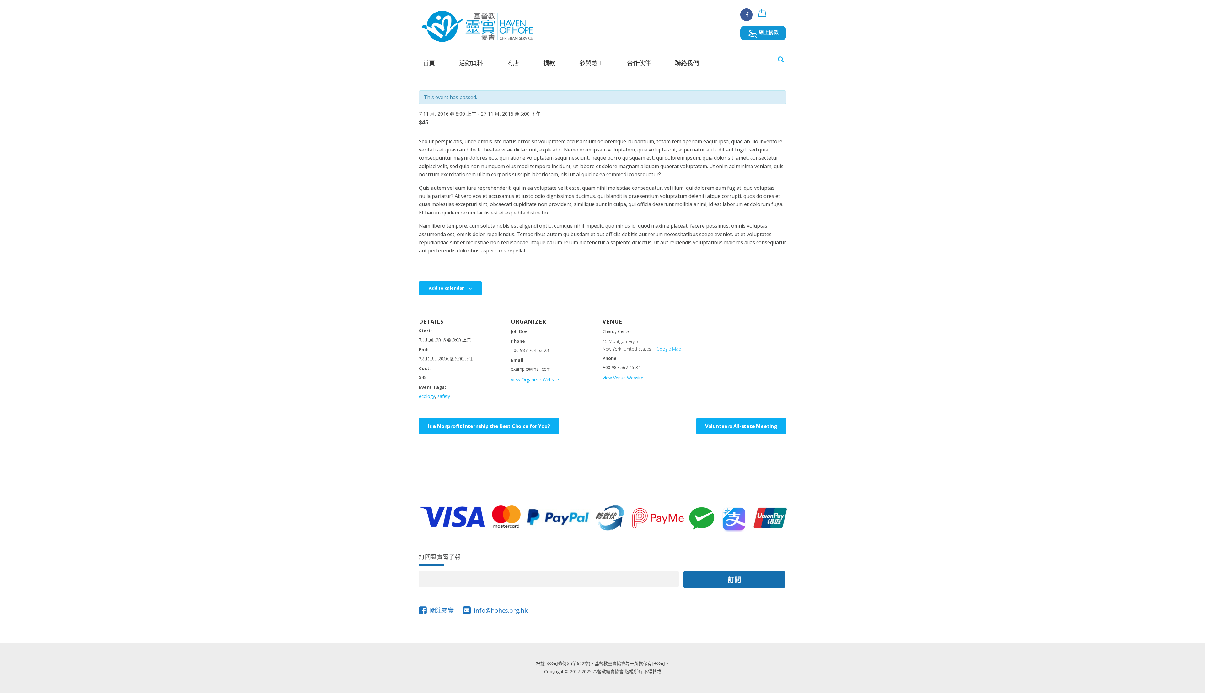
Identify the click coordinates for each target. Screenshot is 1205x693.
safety (443, 396)
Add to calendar (446, 288)
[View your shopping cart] (763, 16)
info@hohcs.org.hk (501, 610)
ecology (427, 396)
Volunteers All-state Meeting (741, 426)
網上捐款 (768, 32)
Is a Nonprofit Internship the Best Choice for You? (489, 426)
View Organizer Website (535, 380)
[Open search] (780, 59)
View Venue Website (622, 378)
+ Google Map (666, 349)
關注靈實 (442, 610)
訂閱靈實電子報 (440, 557)
